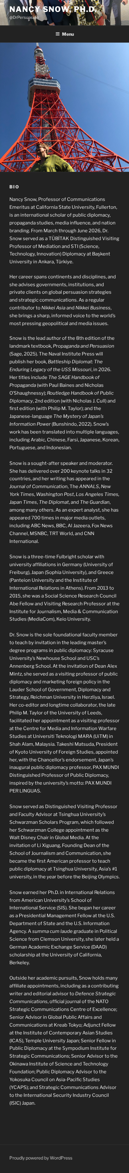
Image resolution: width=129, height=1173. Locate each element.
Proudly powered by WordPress (40, 1157)
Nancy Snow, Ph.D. (53, 9)
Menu (68, 34)
